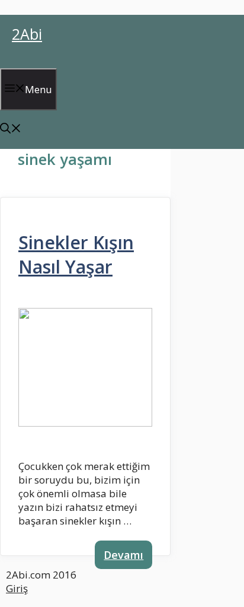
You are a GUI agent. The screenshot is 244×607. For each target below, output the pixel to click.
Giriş (17, 588)
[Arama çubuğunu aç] (10, 129)
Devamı (123, 555)
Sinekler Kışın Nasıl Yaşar (76, 254)
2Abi (27, 34)
